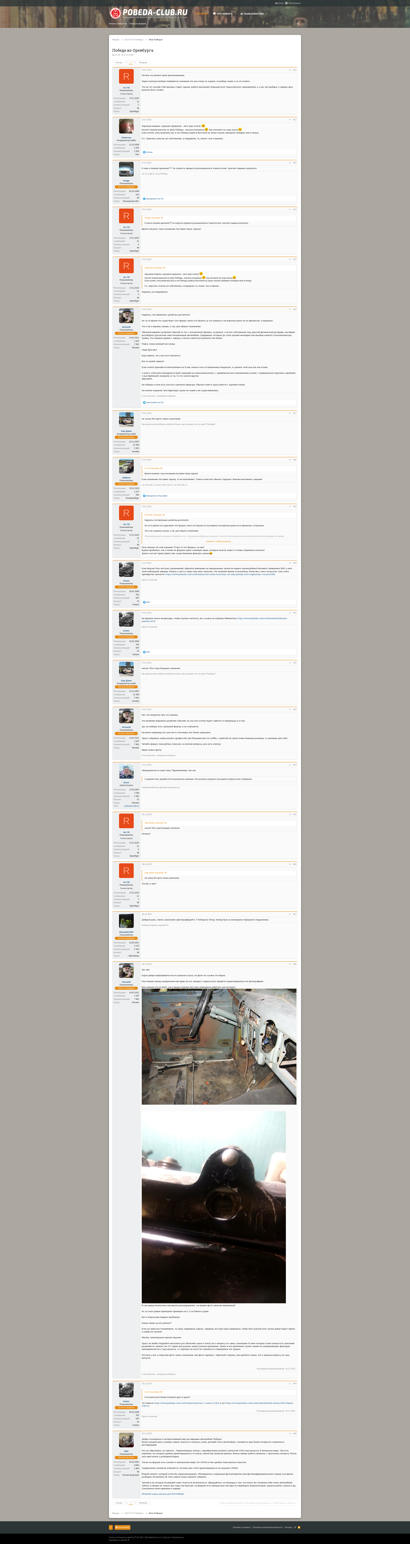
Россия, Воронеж (131, 1475)
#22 (294, 119)
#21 (294, 70)
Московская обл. (131, 201)
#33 (294, 709)
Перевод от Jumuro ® (119, 1540)
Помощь (288, 1527)
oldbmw (126, 477)
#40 (294, 1433)
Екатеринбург (132, 498)
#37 (294, 914)
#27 (294, 413)
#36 (294, 864)
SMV (126, 1451)
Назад (119, 62)
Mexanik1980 (126, 932)
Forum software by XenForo (135, 1537)
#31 (294, 613)
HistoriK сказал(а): (153, 515)
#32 (294, 662)
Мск (137, 154)
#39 (294, 1383)
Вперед (143, 62)
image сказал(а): (152, 218)
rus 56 (117, 55)
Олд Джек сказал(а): (154, 823)
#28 (294, 460)
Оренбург (134, 111)
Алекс (126, 580)
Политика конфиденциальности (267, 1527)
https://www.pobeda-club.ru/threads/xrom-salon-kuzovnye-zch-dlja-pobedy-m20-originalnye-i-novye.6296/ (220, 574)
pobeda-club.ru (131, 806)
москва (135, 451)
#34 (294, 765)
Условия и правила (241, 1527)
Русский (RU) (123, 1527)
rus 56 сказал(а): (152, 468)
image (126, 180)
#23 (294, 162)
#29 (294, 506)
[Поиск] (298, 24)
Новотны (126, 137)
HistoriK (126, 327)
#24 (294, 209)
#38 (294, 964)
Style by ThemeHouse (173, 1537)
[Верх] (295, 1527)
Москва (135, 347)
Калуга (136, 604)
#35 (294, 814)
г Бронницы (133, 956)
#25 (294, 259)
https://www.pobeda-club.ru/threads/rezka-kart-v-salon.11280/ (186, 1403)
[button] (235, 13)
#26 (294, 309)
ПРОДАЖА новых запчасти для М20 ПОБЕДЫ (163, 1494)
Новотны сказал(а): (154, 267)
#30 (294, 563)
